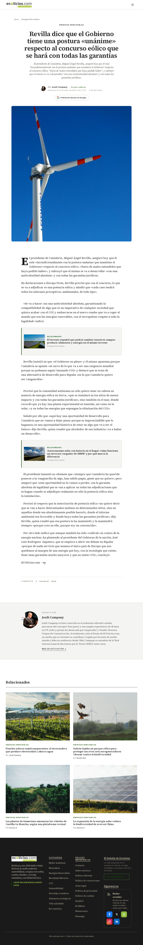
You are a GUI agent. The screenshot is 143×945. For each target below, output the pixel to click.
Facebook (44, 581)
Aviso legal (80, 885)
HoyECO (79, 901)
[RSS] (124, 914)
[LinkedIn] (117, 922)
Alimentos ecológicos (60, 898)
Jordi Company (59, 87)
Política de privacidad (86, 890)
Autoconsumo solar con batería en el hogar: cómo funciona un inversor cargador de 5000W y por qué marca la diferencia (82, 453)
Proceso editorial (78, 87)
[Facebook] (109, 914)
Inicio (16, 19)
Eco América (55, 908)
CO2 (51, 883)
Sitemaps (79, 916)
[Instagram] (109, 922)
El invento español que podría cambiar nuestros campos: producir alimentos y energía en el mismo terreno (81, 341)
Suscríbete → (116, 876)
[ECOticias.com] (19, 4)
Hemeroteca (81, 911)
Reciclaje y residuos (59, 893)
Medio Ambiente (57, 862)
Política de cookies (84, 895)
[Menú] (132, 5)
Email (53, 581)
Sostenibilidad (56, 888)
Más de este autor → (54, 649)
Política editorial (83, 875)
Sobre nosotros (82, 870)
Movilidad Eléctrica (58, 878)
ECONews (80, 906)
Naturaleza (54, 868)
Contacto (79, 865)
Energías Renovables (31, 19)
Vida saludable (56, 903)
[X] (117, 914)
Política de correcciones (87, 880)
